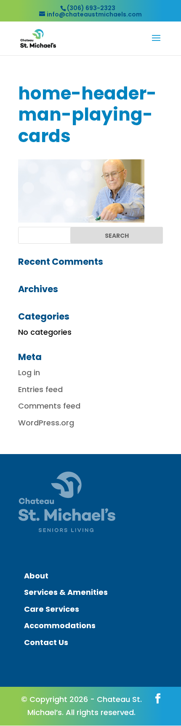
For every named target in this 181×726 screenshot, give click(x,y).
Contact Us (46, 642)
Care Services (51, 609)
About (36, 575)
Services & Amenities (66, 592)
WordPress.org (46, 422)
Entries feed (40, 389)
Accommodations (60, 625)
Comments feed (49, 406)
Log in (29, 372)
